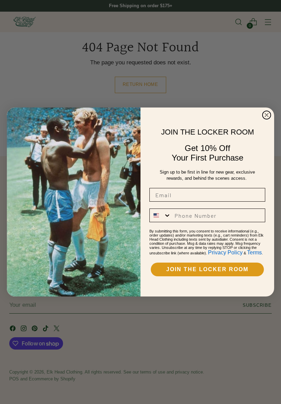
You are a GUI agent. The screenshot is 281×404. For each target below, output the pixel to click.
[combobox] (160, 215)
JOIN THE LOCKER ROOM (207, 269)
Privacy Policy (225, 252)
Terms (254, 252)
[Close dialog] (266, 115)
